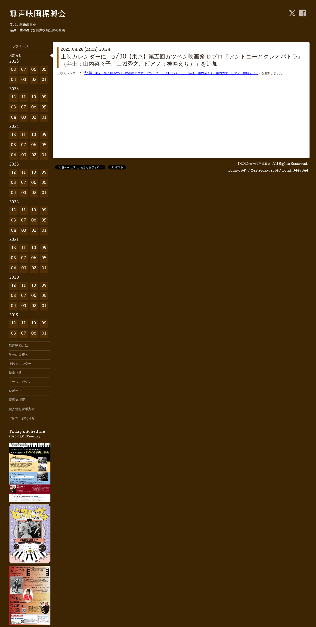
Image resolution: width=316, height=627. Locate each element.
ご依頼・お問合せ (22, 418)
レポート (15, 391)
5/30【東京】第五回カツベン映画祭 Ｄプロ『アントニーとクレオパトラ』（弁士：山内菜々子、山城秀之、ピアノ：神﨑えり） (171, 73)
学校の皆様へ (18, 355)
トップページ (18, 47)
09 (43, 97)
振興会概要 (17, 400)
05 (43, 70)
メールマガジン (20, 382)
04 (13, 80)
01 (44, 80)
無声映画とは (18, 346)
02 (33, 80)
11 (24, 97)
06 (33, 70)
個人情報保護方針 (22, 409)
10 (33, 97)
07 (23, 70)
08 (13, 70)
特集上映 (15, 373)
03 (23, 80)
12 (13, 97)
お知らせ (15, 56)
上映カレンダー (20, 364)
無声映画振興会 (259, 164)
